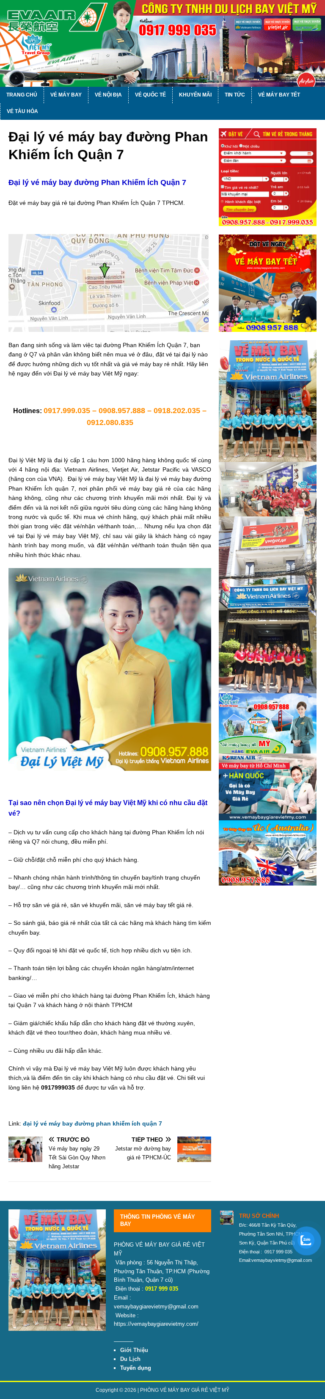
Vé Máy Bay (66, 95)
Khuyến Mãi (195, 95)
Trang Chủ (21, 95)
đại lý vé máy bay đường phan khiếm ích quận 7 (92, 1123)
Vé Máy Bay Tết (279, 95)
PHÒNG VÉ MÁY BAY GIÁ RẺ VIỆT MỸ (184, 1390)
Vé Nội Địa (108, 95)
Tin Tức (235, 95)
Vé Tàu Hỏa (22, 111)
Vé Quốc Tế (150, 95)
